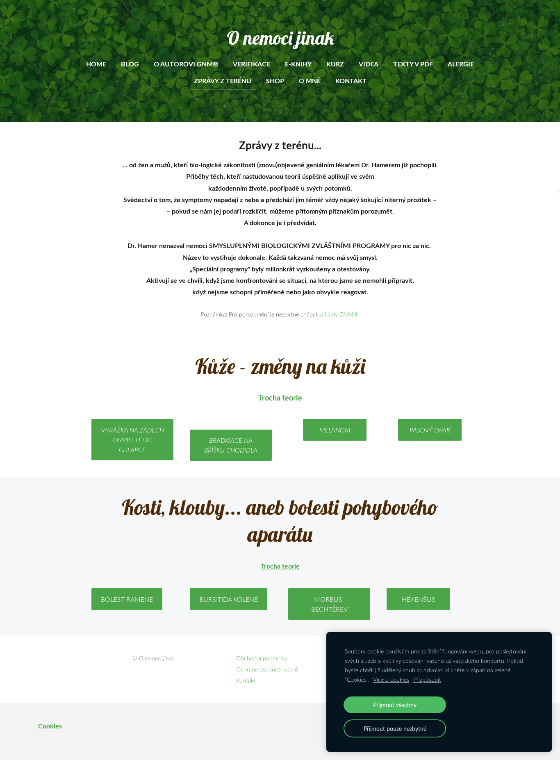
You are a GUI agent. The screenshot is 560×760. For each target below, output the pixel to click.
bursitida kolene (228, 599)
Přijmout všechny (395, 705)
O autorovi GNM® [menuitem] (186, 63)
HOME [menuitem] (96, 63)
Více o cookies (391, 679)
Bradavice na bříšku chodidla (230, 445)
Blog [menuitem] (130, 63)
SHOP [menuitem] (275, 80)
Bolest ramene (127, 599)
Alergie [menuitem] (461, 63)
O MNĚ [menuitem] (310, 80)
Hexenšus (418, 599)
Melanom (334, 430)
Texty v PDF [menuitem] (413, 63)
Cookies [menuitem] (50, 725)
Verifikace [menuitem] (251, 63)
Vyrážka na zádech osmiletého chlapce (132, 440)
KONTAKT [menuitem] (351, 80)
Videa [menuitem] (368, 63)
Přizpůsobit (427, 679)
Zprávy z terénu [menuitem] (222, 80)
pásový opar (430, 430)
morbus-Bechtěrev (329, 604)
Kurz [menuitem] (335, 63)
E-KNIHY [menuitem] (298, 63)
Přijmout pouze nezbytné (395, 728)
